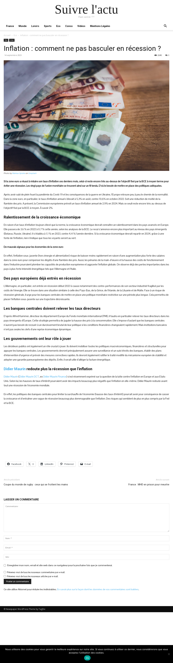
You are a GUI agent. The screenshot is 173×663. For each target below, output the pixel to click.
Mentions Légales (100, 26)
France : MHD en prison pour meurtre (148, 484)
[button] (165, 26)
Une (12, 40)
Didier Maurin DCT (29, 376)
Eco (58, 26)
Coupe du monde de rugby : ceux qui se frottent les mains (36, 484)
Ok (87, 658)
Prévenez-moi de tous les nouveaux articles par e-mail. (32, 576)
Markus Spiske (18, 173)
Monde (23, 26)
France (10, 26)
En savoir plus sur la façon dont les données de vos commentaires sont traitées (98, 589)
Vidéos (81, 26)
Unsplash (32, 173)
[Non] (168, 654)
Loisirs (35, 26)
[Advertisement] (86, 433)
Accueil (7, 35)
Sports (48, 26)
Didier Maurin (15, 369)
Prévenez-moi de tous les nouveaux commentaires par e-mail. (36, 572)
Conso (69, 26)
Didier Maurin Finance (54, 376)
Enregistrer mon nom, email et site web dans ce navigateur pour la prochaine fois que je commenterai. (59, 565)
